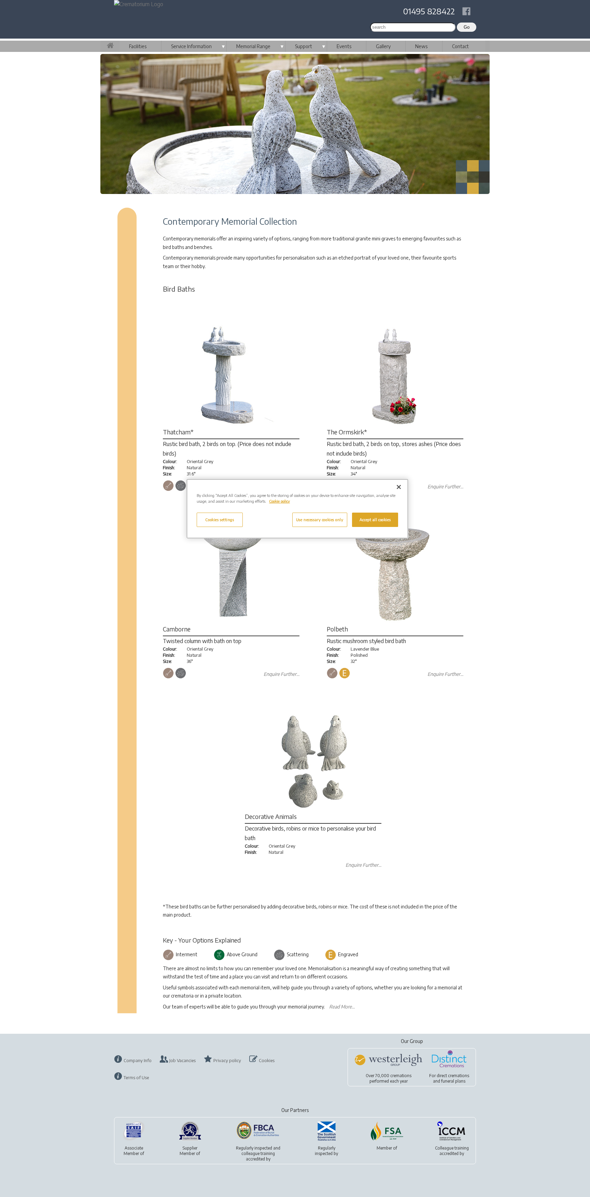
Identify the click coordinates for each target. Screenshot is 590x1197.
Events (344, 46)
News (421, 46)
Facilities (137, 46)
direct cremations (453, 1075)
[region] (297, 509)
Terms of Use (136, 1077)
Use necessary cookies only (319, 519)
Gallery (383, 46)
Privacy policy (227, 1060)
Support (303, 46)
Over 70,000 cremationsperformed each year (388, 1078)
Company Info (138, 1060)
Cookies (267, 1060)
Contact (460, 46)
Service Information (191, 46)
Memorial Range (253, 46)
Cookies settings (219, 519)
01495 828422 (429, 11)
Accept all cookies (375, 519)
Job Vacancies (182, 1060)
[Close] (398, 487)
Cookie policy (279, 501)
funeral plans (453, 1081)
